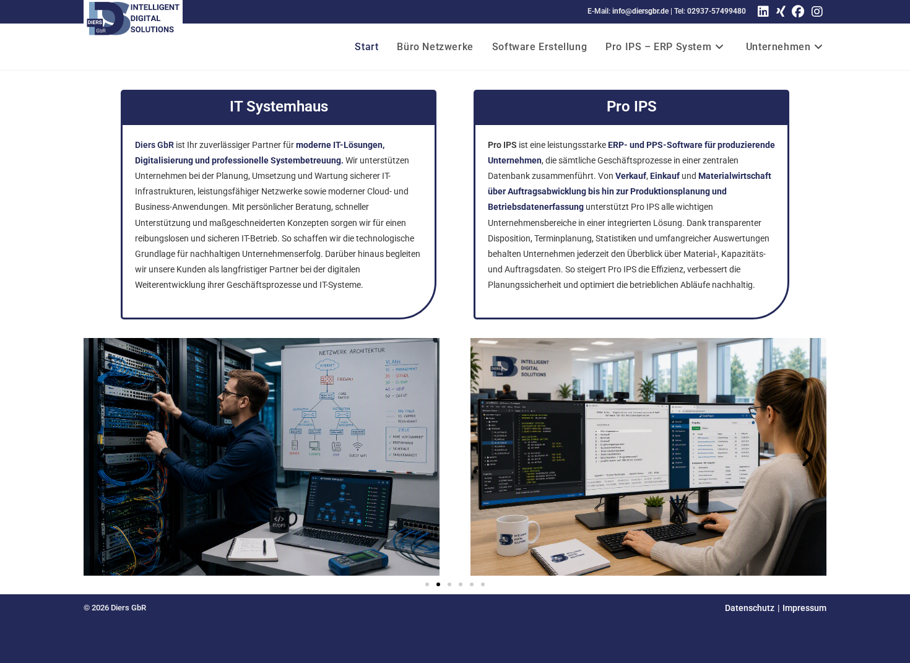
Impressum (804, 608)
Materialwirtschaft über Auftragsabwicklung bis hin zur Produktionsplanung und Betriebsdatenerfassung (629, 191)
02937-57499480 (716, 11)
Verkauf (630, 176)
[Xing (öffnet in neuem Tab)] (779, 12)
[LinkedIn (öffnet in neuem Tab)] (763, 12)
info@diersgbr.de (640, 11)
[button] (102, 456)
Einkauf (665, 176)
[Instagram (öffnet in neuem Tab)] (817, 12)
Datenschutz (749, 608)
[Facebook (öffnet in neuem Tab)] (798, 12)
